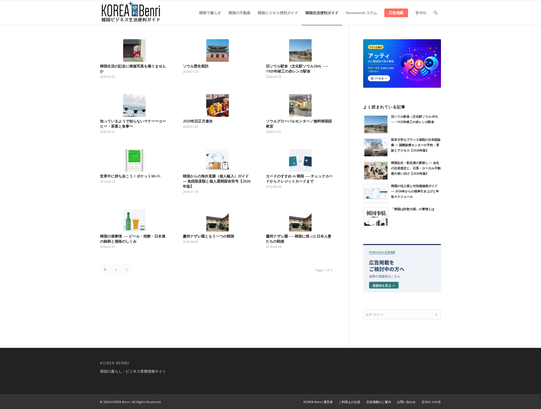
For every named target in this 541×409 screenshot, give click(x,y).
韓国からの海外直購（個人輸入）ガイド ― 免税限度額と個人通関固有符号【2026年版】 (216, 181)
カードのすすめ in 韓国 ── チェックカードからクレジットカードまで (299, 178)
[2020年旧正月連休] (217, 105)
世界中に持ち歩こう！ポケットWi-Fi (130, 176)
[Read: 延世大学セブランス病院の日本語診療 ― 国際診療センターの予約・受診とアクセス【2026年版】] (376, 147)
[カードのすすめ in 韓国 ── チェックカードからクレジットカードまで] (300, 160)
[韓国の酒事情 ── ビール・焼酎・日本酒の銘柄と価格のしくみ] (134, 220)
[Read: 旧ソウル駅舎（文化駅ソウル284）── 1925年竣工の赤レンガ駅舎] (376, 124)
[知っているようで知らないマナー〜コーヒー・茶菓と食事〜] (134, 105)
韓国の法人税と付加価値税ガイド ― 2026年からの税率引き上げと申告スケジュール (415, 191)
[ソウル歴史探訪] (217, 50)
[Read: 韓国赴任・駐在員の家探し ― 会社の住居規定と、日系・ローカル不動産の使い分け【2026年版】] (376, 170)
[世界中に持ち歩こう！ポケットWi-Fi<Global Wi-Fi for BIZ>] (134, 160)
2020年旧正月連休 (198, 121)
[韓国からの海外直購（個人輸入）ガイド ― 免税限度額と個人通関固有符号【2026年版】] (217, 160)
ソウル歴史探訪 (196, 66)
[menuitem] (210, 12)
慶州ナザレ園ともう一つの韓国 (208, 236)
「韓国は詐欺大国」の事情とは (412, 209)
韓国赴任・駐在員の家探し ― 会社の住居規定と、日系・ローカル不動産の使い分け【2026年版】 (416, 167)
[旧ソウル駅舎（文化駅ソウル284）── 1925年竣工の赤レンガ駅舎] (300, 50)
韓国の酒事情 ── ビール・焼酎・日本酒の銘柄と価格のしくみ (132, 239)
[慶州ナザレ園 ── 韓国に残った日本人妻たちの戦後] (300, 220)
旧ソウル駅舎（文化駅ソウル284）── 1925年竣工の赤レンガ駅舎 (297, 68)
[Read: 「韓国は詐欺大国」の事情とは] (376, 216)
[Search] (435, 12)
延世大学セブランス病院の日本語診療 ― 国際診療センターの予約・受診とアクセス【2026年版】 (416, 144)
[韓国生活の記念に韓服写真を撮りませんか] (134, 50)
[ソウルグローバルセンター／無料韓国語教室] (300, 105)
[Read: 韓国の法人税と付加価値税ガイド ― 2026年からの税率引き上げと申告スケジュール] (376, 193)
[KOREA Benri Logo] (131, 12)
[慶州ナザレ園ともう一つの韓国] (217, 220)
